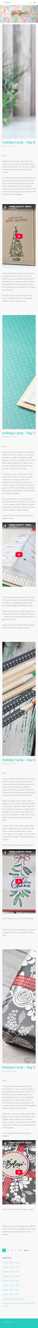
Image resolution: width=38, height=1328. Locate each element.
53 (20, 1250)
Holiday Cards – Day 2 (11, 1289)
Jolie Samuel (7, 146)
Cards (14, 146)
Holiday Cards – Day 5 (18, 1067)
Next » (26, 1250)
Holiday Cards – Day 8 (18, 142)
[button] (34, 2)
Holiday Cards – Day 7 (18, 433)
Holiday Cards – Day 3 (11, 1285)
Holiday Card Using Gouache (13, 1299)
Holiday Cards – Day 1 (11, 1294)
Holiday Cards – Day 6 (18, 760)
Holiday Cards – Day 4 (11, 1280)
